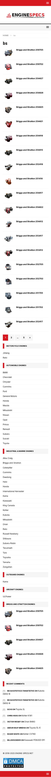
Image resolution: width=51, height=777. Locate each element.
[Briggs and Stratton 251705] (8, 296)
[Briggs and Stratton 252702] (8, 281)
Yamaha (6, 562)
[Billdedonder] (4, 740)
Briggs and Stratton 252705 (29, 264)
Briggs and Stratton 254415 (29, 150)
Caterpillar (7, 467)
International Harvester (13, 491)
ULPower (7, 596)
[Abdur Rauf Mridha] (4, 727)
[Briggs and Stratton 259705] (8, 53)
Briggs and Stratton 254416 (29, 135)
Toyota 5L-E (35, 727)
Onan (5, 524)
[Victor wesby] (4, 721)
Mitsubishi (7, 410)
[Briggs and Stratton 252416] (8, 167)
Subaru (6, 434)
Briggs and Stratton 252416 (29, 164)
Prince (6, 424)
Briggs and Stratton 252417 (29, 321)
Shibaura (7, 538)
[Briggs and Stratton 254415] (8, 153)
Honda (6, 401)
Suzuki (6, 438)
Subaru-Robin (9, 543)
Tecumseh (7, 548)
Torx (5, 552)
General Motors (10, 396)
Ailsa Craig (8, 458)
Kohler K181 (27, 715)
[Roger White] (4, 734)
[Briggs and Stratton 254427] (8, 81)
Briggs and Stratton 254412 (29, 221)
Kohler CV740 (29, 734)
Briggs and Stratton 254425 (29, 107)
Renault (6, 429)
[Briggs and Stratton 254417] (8, 196)
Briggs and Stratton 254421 (29, 121)
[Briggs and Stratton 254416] (8, 138)
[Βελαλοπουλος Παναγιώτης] (4, 691)
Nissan (6, 415)
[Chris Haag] (4, 715)
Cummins (7, 386)
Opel (5, 420)
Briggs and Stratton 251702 (29, 307)
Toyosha (7, 557)
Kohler (5, 510)
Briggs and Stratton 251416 (29, 178)
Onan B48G (29, 721)
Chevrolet (7, 377)
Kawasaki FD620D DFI (34, 740)
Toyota (6, 443)
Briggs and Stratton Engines (20, 604)
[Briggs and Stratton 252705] (8, 267)
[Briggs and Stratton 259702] (8, 67)
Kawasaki (7, 501)
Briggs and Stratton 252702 (29, 278)
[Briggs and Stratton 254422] (8, 210)
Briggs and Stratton (12, 463)
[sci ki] (4, 709)
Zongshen (7, 567)
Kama (5, 496)
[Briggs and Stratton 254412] (8, 224)
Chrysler (6, 382)
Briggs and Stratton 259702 (29, 64)
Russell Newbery (10, 533)
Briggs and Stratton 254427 (29, 78)
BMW (5, 372)
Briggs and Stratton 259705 (29, 50)
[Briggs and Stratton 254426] (8, 95)
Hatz (5, 482)
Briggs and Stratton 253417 (29, 235)
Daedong (7, 477)
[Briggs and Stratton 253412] (8, 253)
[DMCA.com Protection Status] (13, 767)
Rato (5, 357)
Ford (5, 391)
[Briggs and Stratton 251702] (8, 310)
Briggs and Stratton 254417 (29, 193)
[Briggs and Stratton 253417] (8, 238)
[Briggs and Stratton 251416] (8, 181)
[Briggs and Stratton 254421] (8, 124)
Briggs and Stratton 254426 (29, 92)
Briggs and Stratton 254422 (29, 207)
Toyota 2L (20, 709)
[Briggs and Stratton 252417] (8, 324)
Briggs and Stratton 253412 (29, 250)
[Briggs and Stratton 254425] (8, 110)
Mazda (6, 405)
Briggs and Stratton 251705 (29, 293)
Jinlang (6, 353)
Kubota (6, 515)
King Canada (9, 505)
